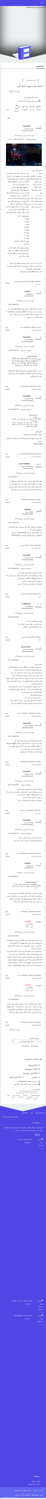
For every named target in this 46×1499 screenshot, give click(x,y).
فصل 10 (26, 233)
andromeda (27, 327)
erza (25, 101)
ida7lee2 (27, 509)
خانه (31, 1113)
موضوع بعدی (24, 1046)
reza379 (28, 921)
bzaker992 (38, 545)
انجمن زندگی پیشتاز (34, 1484)
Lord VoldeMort (25, 464)
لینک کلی (26, 244)
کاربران (35, 1490)
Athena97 (38, 281)
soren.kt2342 (26, 647)
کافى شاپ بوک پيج (21, 1084)
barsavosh (27, 723)
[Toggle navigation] (42, 3)
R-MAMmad (26, 604)
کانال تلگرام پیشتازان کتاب (10, 1117)
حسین (25, 810)
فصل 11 (26, 235)
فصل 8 (27, 227)
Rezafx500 (22, 1081)
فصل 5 (27, 219)
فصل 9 (27, 230)
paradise (31, 281)
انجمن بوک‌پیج (36, 1481)
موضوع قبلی (34, 1046)
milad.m (34, 327)
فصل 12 (26, 238)
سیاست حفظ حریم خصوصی (23, 1490)
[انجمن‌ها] (41, 80)
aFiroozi (5, 1498)
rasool (39, 327)
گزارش (41, 1490)
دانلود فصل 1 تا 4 (23, 216)
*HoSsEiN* (27, 126)
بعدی (7, 91)
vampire (27, 291)
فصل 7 (27, 224)
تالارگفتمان (40, 66)
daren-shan (33, 386)
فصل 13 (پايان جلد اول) (21, 241)
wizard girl (32, 499)
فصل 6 (27, 222)
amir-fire (25, 281)
